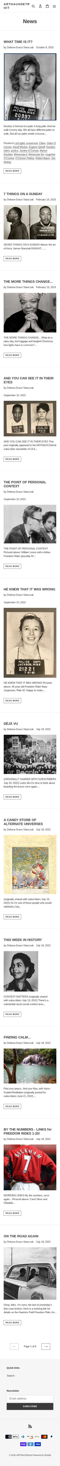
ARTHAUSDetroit (17, 5)
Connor (8, 147)
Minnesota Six (36, 154)
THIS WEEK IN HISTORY (23, 940)
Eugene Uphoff (37, 147)
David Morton (20, 147)
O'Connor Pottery (24, 158)
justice (14, 150)
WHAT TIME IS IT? (18, 42)
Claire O (51, 143)
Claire (42, 143)
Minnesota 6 (20, 154)
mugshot (50, 154)
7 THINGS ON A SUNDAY (23, 194)
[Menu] (54, 6)
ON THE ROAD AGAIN (21, 1236)
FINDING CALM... (17, 1037)
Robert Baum (43, 158)
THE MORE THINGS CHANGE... (28, 281)
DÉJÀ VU (11, 723)
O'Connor (9, 158)
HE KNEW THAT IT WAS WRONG (29, 589)
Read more (12, 171)
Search (10, 1375)
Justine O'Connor (29, 150)
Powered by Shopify (42, 1455)
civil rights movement (26, 143)
